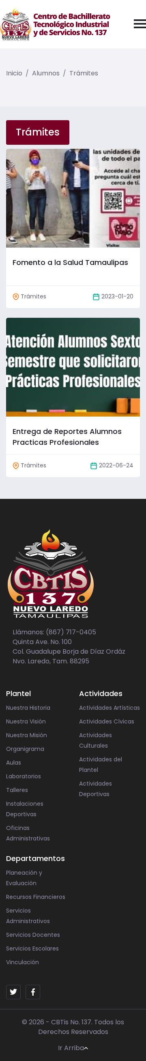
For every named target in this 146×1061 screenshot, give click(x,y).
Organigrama (25, 749)
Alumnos (46, 73)
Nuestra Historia (28, 708)
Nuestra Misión (26, 735)
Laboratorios (23, 776)
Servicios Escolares (32, 948)
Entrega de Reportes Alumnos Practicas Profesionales (67, 436)
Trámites (83, 73)
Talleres (17, 790)
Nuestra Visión (26, 721)
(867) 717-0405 (71, 632)
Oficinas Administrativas (28, 833)
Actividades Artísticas (109, 708)
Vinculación (22, 962)
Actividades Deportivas (95, 789)
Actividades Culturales (95, 740)
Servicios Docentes (33, 935)
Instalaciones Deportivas (24, 809)
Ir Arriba (71, 1048)
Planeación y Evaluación (24, 878)
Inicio (14, 73)
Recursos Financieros (35, 897)
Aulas (13, 763)
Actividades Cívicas (106, 721)
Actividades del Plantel (100, 764)
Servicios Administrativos (28, 916)
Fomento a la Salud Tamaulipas (70, 262)
